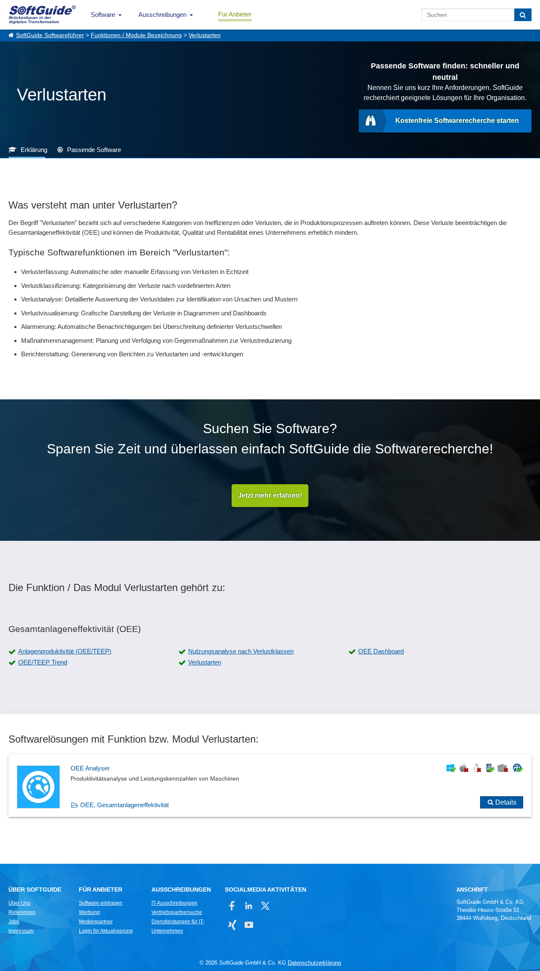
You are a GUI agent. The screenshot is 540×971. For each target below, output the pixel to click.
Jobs (13, 922)
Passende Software (94, 149)
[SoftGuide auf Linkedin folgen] (248, 905)
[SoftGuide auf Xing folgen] (232, 924)
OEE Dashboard (381, 651)
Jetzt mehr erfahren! (270, 495)
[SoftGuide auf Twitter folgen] (265, 905)
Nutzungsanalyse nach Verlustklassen (241, 651)
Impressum (21, 931)
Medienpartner (96, 922)
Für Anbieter (234, 14)
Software (103, 14)
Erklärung (34, 149)
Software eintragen (100, 903)
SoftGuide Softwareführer (50, 35)
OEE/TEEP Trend (42, 662)
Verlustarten (205, 35)
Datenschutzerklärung (314, 963)
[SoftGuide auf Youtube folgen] (248, 924)
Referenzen (21, 912)
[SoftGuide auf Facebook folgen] (232, 905)
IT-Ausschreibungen (174, 903)
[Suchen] (523, 14)
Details (505, 802)
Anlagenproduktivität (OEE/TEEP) (64, 651)
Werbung (89, 912)
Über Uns (19, 903)
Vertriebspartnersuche (176, 912)
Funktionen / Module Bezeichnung (136, 35)
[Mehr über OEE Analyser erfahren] (270, 785)
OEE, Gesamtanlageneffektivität (124, 804)
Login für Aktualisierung (106, 931)
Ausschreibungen (162, 14)
